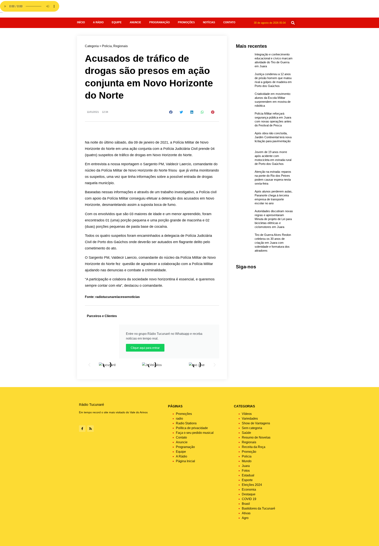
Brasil (246, 503)
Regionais (120, 46)
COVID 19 (249, 499)
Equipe (117, 22)
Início (81, 22)
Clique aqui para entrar (145, 347)
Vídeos (247, 413)
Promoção (249, 451)
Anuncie (135, 22)
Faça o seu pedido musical (195, 432)
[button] (293, 23)
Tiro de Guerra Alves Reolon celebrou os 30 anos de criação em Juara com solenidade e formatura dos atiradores (273, 242)
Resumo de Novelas (256, 437)
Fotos (246, 470)
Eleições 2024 (252, 484)
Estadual (248, 475)
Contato (229, 22)
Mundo (246, 461)
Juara (246, 466)
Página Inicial (185, 461)
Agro (245, 518)
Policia (107, 46)
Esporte (247, 480)
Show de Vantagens (256, 423)
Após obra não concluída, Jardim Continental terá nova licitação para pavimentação (273, 137)
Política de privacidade (192, 428)
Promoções (186, 22)
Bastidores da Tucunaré (258, 508)
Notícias (209, 22)
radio (179, 418)
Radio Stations (186, 423)
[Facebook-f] (82, 428)
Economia (249, 489)
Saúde (246, 432)
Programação (159, 22)
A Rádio (98, 22)
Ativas (246, 513)
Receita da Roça (253, 447)
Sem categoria (252, 428)
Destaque (248, 494)
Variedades (250, 418)
